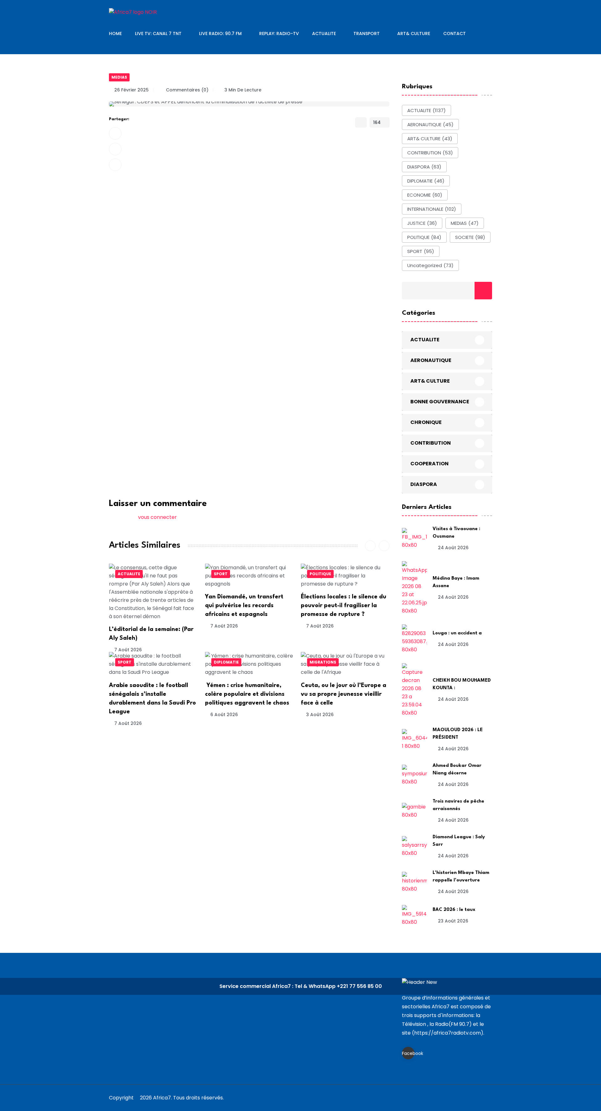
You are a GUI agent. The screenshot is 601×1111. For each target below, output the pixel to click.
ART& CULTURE (413, 33)
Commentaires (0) (186, 90)
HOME (115, 33)
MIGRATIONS (323, 662)
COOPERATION (429, 463)
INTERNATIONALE (431, 209)
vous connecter (157, 517)
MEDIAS (119, 77)
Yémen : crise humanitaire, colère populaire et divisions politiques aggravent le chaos (247, 694)
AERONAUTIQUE (430, 124)
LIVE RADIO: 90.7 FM (220, 33)
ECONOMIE (424, 195)
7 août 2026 (128, 650)
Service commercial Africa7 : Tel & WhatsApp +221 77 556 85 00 (300, 986)
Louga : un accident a (457, 633)
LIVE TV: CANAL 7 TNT (158, 33)
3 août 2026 (320, 714)
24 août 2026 (453, 548)
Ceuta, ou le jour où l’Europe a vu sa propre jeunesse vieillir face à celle (343, 694)
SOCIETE (470, 237)
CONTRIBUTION (430, 152)
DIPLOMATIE (226, 662)
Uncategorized (430, 265)
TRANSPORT (366, 33)
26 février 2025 (131, 90)
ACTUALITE (324, 33)
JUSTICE (422, 223)
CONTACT (454, 33)
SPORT (221, 573)
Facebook (408, 1053)
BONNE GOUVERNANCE (439, 401)
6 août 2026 (224, 714)
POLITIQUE (320, 573)
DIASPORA (424, 166)
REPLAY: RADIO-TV (279, 33)
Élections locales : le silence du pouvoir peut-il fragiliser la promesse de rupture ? (343, 605)
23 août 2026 (453, 921)
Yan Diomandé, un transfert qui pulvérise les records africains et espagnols (244, 605)
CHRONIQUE (426, 422)
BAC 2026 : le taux (454, 909)
